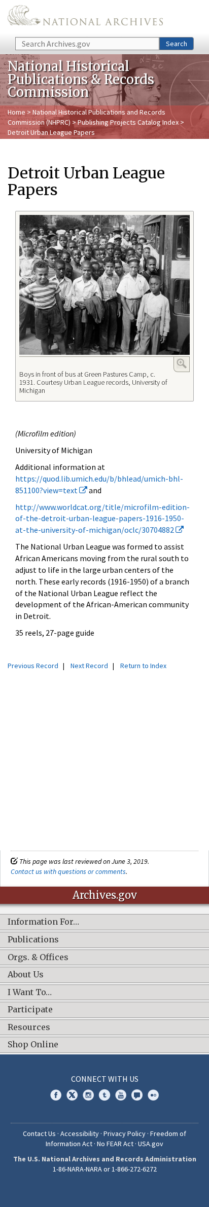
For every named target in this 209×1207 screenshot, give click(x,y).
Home (16, 112)
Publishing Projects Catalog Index (128, 122)
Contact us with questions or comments (68, 871)
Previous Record (33, 665)
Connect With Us (104, 1079)
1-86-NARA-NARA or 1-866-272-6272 (105, 1169)
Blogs (137, 1095)
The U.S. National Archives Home (85, 17)
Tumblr (104, 1095)
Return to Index (143, 665)
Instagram (88, 1095)
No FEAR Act (115, 1143)
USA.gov (150, 1143)
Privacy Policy (124, 1133)
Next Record (89, 665)
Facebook (56, 1095)
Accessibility (79, 1133)
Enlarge (182, 363)
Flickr (153, 1095)
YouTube (121, 1095)
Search (176, 43)
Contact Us (39, 1133)
